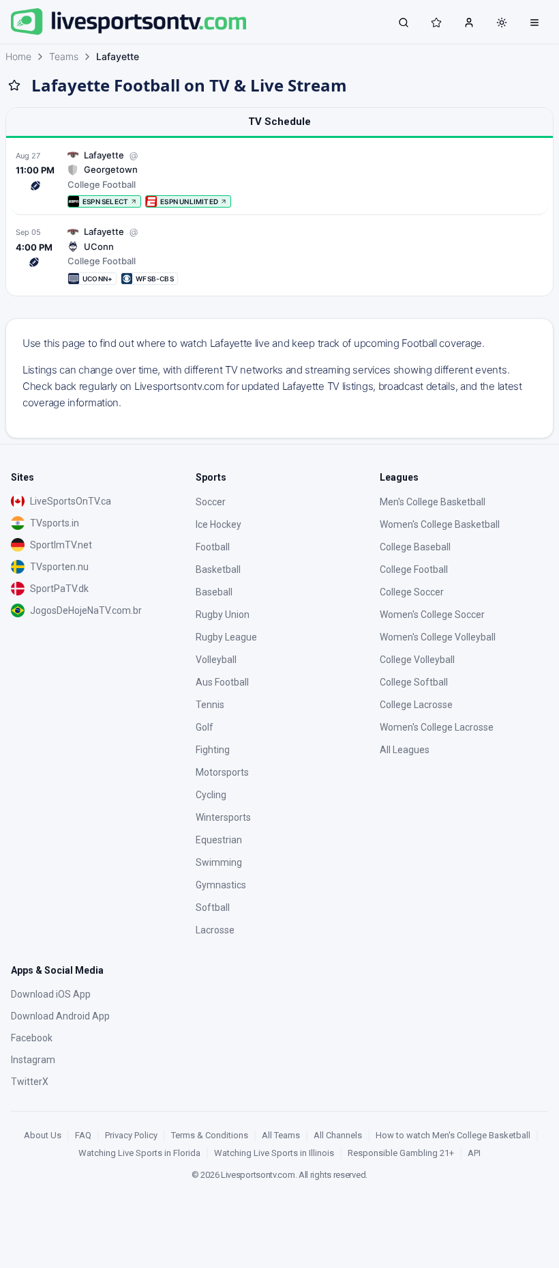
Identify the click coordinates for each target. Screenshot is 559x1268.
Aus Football (222, 682)
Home (18, 56)
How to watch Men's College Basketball (453, 1135)
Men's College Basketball (432, 501)
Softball (213, 907)
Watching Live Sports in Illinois (274, 1153)
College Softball (414, 682)
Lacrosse (215, 930)
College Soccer (412, 592)
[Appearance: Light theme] (501, 22)
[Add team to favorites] (14, 85)
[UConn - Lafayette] (279, 255)
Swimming (219, 862)
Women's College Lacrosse (437, 727)
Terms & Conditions (209, 1135)
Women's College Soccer (432, 614)
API (474, 1153)
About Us (42, 1135)
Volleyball (216, 659)
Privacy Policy (131, 1135)
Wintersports (223, 817)
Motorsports (222, 772)
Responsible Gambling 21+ (401, 1153)
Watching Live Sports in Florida (139, 1153)
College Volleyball (417, 659)
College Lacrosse (416, 704)
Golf (204, 727)
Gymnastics (221, 884)
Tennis (210, 704)
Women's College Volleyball (438, 637)
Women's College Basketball (440, 524)
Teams (63, 56)
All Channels (338, 1135)
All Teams (281, 1135)
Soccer (211, 501)
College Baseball (415, 546)
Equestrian (219, 839)
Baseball (214, 592)
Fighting (213, 749)
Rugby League (226, 637)
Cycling (211, 794)
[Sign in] (469, 22)
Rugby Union (223, 614)
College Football (414, 569)
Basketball (218, 569)
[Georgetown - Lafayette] (279, 178)
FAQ (83, 1135)
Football (213, 546)
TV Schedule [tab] (279, 121)
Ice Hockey (218, 524)
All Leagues (404, 749)
